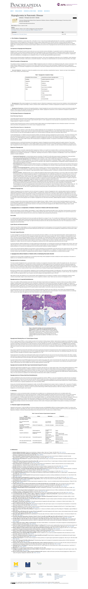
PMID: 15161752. (37, 552)
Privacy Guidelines (13, 572)
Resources (57, 574)
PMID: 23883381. (60, 467)
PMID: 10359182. (41, 494)
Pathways (27, 575)
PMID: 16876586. (64, 466)
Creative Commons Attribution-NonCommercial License (40, 583)
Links (55, 579)
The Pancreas (19, 575)
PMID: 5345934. (64, 486)
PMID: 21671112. (23, 473)
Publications (20, 574)
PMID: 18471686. (18, 476)
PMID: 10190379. (70, 477)
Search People (49, 575)
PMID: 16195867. (16, 521)
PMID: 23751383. (44, 491)
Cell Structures (28, 577)
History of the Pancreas (58, 577)
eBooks (18, 576)
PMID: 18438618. (25, 550)
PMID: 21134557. (57, 543)
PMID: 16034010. (32, 536)
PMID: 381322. (20, 515)
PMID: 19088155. (46, 469)
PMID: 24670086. (70, 526)
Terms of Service (19, 572)
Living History (57, 578)
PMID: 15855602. (40, 454)
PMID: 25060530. (32, 523)
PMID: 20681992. (68, 517)
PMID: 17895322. (66, 484)
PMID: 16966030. (41, 464)
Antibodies (40, 575)
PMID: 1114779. (31, 533)
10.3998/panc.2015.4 (26, 479)
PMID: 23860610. (23, 546)
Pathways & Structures (31, 574)
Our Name (12, 576)
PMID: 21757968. (64, 471)
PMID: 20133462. (31, 502)
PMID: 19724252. (26, 541)
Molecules (27, 576)
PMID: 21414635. (56, 528)
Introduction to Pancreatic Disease (60, 575)
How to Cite (12, 575)
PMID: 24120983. (36, 462)
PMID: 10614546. (50, 457)
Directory (49, 574)
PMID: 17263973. (51, 531)
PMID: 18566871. (34, 512)
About (11, 574)
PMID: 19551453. (16, 538)
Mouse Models (41, 576)
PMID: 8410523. (20, 482)
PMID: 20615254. (16, 459)
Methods (41, 574)
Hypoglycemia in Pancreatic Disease (20, 34)
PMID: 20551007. (69, 492)
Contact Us (24, 572)
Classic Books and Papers (59, 576)
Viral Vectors (41, 577)
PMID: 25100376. (36, 507)
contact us (51, 583)
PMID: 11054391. (36, 497)
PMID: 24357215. (62, 452)
